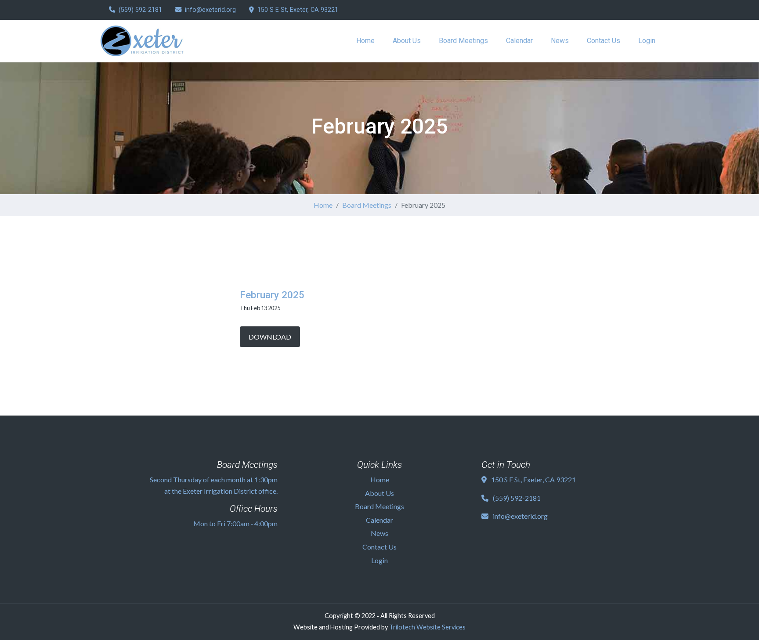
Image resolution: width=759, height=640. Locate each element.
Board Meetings (463, 40)
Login (646, 40)
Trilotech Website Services (427, 627)
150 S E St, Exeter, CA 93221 (297, 10)
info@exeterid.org (210, 10)
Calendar (519, 40)
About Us (407, 40)
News (560, 40)
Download (270, 337)
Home (365, 40)
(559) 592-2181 (140, 10)
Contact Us (603, 40)
